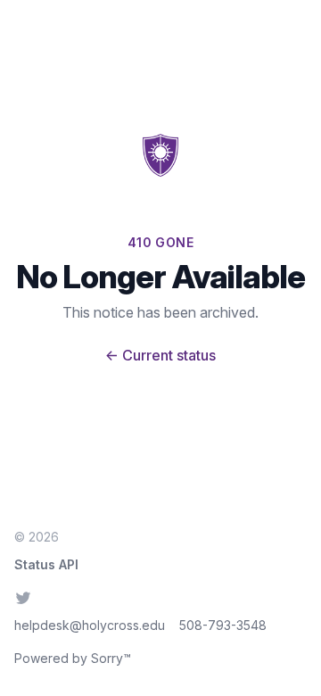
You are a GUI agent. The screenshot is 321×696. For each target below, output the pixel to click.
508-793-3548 (223, 625)
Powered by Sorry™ (72, 658)
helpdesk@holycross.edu (89, 625)
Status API (46, 564)
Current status (160, 355)
